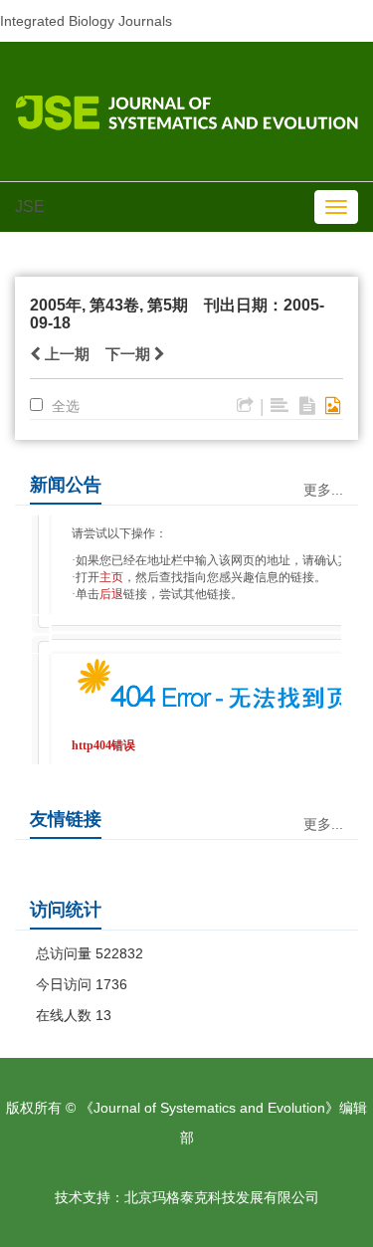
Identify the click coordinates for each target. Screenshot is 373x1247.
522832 (119, 953)
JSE (30, 206)
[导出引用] (245, 406)
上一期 (65, 353)
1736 (111, 984)
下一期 (129, 353)
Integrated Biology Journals (86, 21)
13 (103, 1015)
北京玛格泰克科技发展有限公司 (221, 1197)
